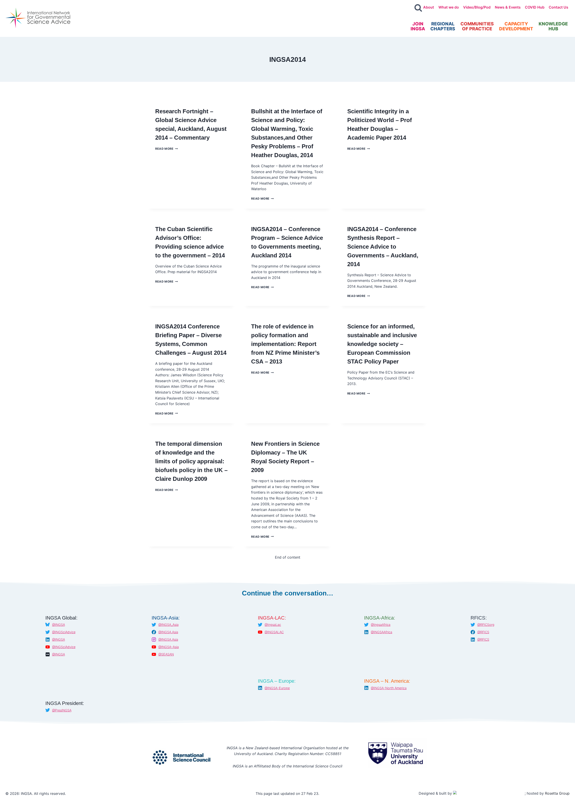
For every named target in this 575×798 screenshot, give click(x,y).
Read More (166, 148)
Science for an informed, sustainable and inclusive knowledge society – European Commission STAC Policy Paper (382, 344)
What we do (448, 7)
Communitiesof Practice (477, 26)
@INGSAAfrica (381, 632)
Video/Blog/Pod (477, 7)
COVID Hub (534, 7)
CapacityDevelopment (516, 26)
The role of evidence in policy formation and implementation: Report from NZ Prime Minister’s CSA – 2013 (285, 344)
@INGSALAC (274, 632)
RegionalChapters (442, 26)
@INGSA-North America (389, 688)
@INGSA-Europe (277, 688)
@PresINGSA (61, 710)
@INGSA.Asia (168, 632)
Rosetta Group (557, 793)
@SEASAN (166, 654)
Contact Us (558, 7)
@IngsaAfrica (380, 624)
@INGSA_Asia (168, 624)
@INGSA (58, 624)
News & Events (508, 7)
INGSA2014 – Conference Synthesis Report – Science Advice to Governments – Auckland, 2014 (382, 246)
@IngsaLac (273, 624)
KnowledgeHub (553, 26)
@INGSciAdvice (63, 632)
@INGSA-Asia (168, 647)
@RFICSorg (485, 624)
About (428, 7)
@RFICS (483, 632)
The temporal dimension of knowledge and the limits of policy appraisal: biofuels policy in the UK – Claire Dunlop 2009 (191, 461)
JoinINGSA (418, 26)
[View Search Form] (418, 8)
